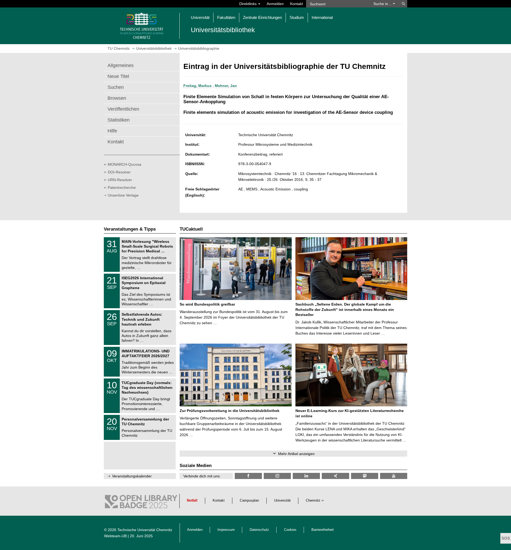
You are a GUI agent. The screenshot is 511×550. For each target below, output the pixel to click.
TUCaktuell (191, 229)
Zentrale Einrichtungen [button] (262, 17)
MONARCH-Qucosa (124, 164)
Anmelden (275, 4)
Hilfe (112, 131)
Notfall (192, 500)
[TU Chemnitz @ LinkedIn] (306, 476)
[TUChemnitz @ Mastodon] (364, 476)
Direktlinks (248, 4)
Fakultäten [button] (226, 17)
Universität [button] (200, 17)
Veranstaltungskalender (132, 476)
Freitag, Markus (197, 86)
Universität (282, 500)
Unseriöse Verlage (123, 195)
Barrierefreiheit (322, 530)
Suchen (116, 87)
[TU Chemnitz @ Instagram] (277, 476)
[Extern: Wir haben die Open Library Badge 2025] (141, 503)
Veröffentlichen (123, 109)
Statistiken (119, 120)
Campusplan (249, 500)
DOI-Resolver (119, 172)
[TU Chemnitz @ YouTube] (393, 476)
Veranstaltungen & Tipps (130, 229)
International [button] (322, 17)
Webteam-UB (115, 536)
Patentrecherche (122, 187)
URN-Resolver (120, 180)
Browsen (117, 98)
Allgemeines (121, 65)
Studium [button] (297, 17)
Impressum (226, 530)
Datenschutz (259, 530)
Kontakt (296, 4)
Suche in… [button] (383, 4)
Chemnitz (313, 500)
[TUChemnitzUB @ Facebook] (248, 476)
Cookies (290, 530)
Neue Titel (118, 76)
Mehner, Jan (226, 86)
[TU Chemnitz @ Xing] (335, 476)
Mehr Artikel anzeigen (296, 454)
